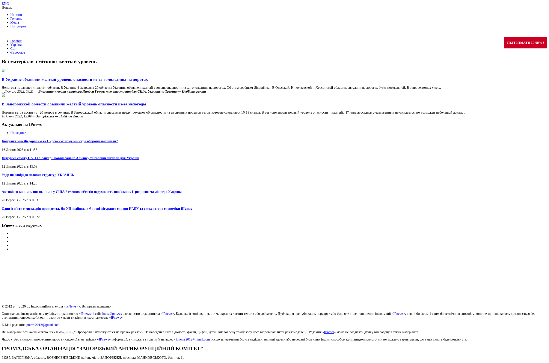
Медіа (14, 22)
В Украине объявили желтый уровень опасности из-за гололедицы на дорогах (75, 79)
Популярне (18, 26)
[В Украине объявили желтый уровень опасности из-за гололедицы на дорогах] (3, 71)
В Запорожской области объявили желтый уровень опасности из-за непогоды (74, 104)
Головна (16, 41)
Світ (13, 48)
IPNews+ (71, 306)
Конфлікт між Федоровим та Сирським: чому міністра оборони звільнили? (60, 141)
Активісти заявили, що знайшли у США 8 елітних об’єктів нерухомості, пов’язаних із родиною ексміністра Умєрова (92, 192)
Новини (16, 14)
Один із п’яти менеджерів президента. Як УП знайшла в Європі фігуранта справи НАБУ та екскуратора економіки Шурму (97, 208)
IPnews (86, 313)
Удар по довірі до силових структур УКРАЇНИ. (38, 175)
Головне (16, 18)
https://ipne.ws (112, 313)
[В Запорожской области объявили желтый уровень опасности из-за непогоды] (3, 96)
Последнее (18, 133)
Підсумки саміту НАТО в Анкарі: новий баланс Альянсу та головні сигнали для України (70, 158)
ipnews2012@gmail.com (42, 325)
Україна (16, 44)
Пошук (7, 7)
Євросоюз (17, 52)
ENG (5, 3)
